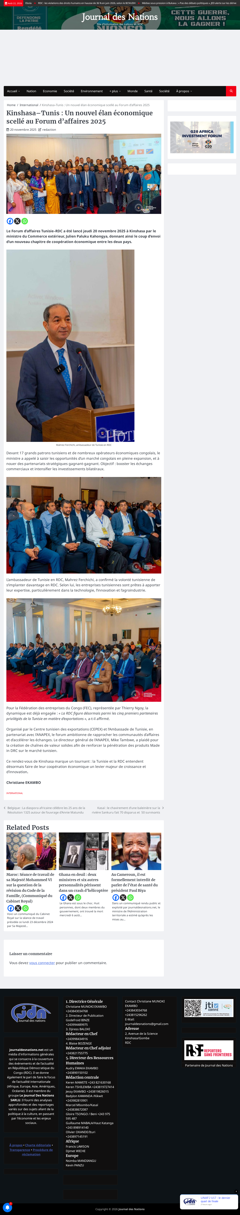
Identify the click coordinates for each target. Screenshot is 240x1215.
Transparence (20, 1150)
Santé (148, 91)
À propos (182, 91)
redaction (49, 130)
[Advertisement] (120, 58)
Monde (133, 91)
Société (69, 91)
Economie (50, 91)
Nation (31, 91)
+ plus (114, 91)
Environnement (92, 91)
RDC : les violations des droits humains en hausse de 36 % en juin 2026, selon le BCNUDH (55, 3)
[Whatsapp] (24, 221)
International (14, 793)
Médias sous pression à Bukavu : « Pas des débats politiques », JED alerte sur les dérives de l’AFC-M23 (165, 3)
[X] (17, 221)
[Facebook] (10, 221)
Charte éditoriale (38, 1145)
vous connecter (42, 962)
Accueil (12, 91)
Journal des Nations (120, 16)
